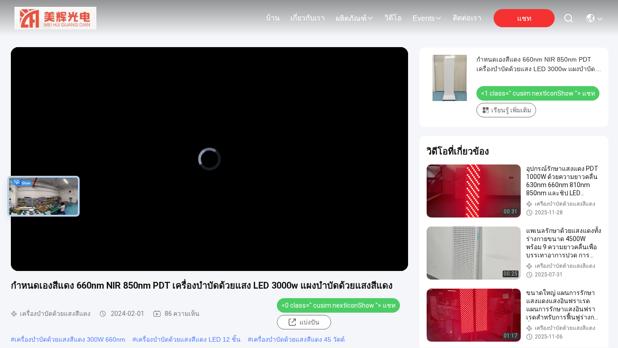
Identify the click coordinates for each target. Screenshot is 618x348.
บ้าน (273, 18)
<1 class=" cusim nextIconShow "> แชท (538, 93)
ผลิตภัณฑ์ (351, 18)
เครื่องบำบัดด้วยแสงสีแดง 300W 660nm (69, 339)
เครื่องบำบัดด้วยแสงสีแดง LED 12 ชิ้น (188, 339)
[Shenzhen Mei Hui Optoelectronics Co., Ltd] (55, 18)
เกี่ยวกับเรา (307, 18)
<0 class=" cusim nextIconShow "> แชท (338, 305)
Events (424, 18)
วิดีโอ (393, 18)
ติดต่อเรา (467, 18)
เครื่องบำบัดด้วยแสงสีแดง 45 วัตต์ (298, 339)
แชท (524, 18)
